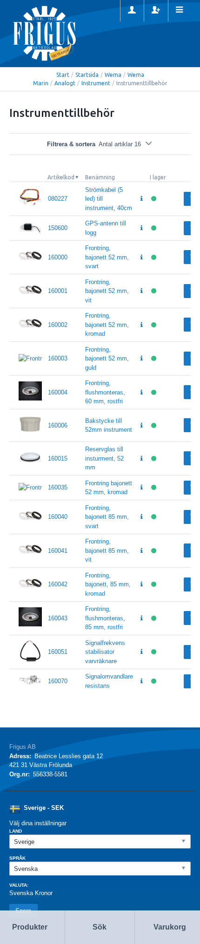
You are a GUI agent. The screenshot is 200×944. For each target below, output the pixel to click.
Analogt (64, 83)
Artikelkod (60, 177)
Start (62, 75)
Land (15, 831)
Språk (17, 858)
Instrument (95, 83)
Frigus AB (22, 746)
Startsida (87, 75)
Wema (113, 75)
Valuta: (18, 885)
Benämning (100, 177)
